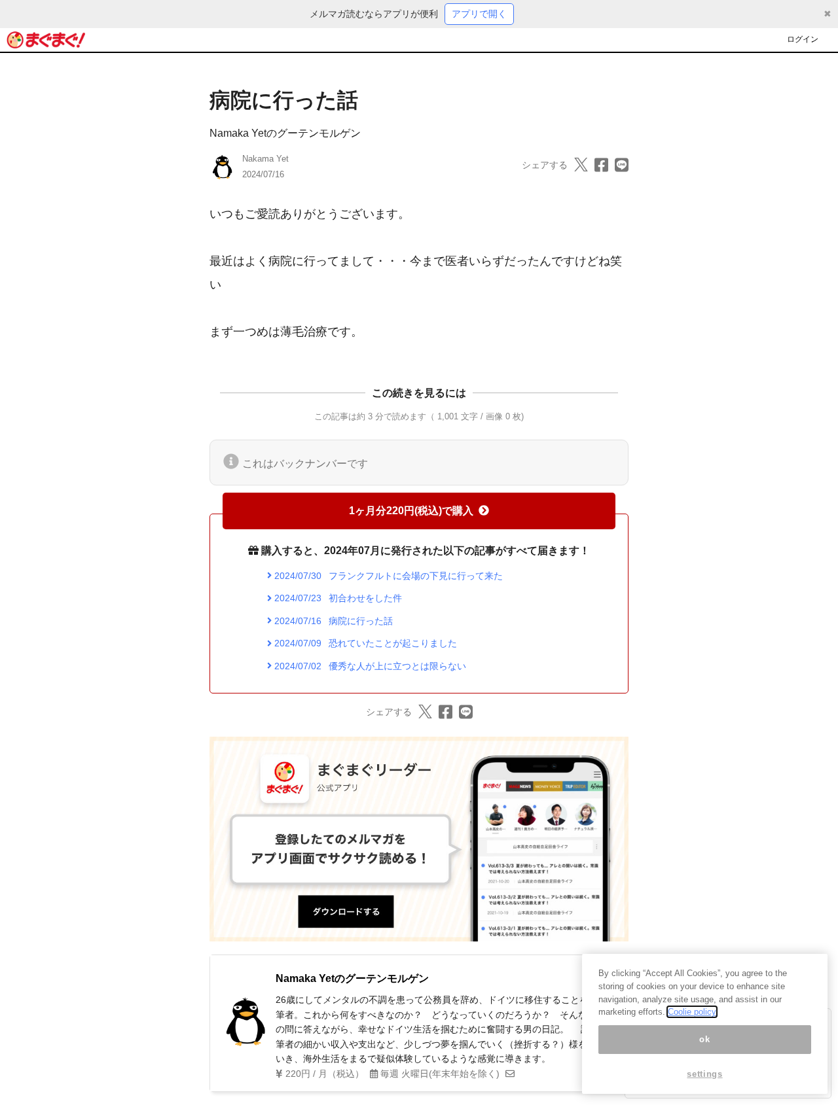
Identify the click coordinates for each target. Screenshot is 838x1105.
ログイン (802, 39)
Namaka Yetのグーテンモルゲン (285, 133)
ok (704, 1039)
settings (704, 1074)
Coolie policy (692, 1012)
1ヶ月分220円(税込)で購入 (411, 510)
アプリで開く (479, 14)
